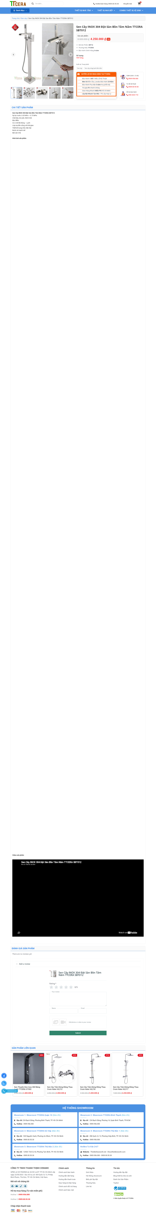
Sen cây (24, 18)
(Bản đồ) (57, 1115)
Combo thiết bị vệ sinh (130, 10)
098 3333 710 (133, 95)
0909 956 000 (133, 78)
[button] (106, 4)
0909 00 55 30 (133, 87)
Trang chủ (15, 18)
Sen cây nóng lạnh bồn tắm (93, 68)
